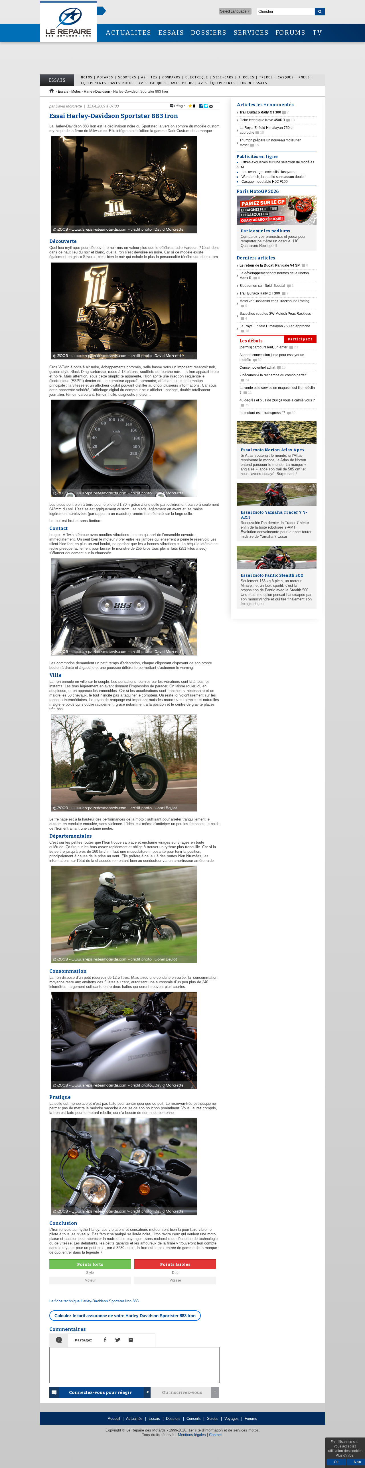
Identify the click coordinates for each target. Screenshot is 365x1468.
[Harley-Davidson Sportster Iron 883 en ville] (123, 812)
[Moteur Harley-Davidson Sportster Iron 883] (123, 656)
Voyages (231, 1418)
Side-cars (223, 77)
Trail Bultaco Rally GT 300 (264, 293)
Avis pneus (182, 83)
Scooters (127, 77)
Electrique (196, 77)
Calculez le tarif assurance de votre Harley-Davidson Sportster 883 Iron (125, 1315)
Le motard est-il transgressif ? (268, 413)
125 (154, 77)
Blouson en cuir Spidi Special (267, 286)
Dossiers (173, 1418)
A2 (143, 77)
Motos (86, 77)
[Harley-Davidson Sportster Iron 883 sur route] (123, 963)
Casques (286, 77)
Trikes (266, 77)
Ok (336, 1462)
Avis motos (122, 83)
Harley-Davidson (97, 92)
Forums (251, 1418)
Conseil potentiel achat (263, 367)
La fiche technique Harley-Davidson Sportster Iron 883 (94, 1301)
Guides (212, 1418)
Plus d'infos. (345, 1455)
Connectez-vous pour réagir (100, 1392)
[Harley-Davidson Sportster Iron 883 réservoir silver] (123, 1089)
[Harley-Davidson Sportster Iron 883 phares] (123, 1215)
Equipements (93, 83)
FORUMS (290, 32)
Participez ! (300, 339)
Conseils (193, 1418)
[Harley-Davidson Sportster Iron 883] (123, 234)
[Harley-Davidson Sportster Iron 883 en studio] (123, 360)
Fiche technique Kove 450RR (267, 120)
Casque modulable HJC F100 (265, 182)
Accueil (114, 1418)
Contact (215, 1435)
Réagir (179, 106)
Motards (105, 77)
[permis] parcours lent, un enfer (269, 347)
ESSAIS (171, 32)
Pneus (304, 77)
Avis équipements (216, 83)
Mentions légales (192, 1435)
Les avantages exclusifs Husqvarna (269, 172)
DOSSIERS (209, 32)
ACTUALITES (128, 32)
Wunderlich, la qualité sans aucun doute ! (273, 177)
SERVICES (251, 32)
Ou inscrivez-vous (182, 1392)
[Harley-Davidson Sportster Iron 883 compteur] (123, 497)
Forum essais (253, 83)
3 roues (246, 77)
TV (318, 32)
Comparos (171, 77)
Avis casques (152, 83)
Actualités (134, 1418)
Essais (57, 80)
